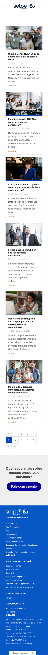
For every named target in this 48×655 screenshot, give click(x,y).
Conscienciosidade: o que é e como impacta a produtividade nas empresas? (24, 187)
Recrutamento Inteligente (15, 608)
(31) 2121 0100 (34, 623)
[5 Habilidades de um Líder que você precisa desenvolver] (24, 234)
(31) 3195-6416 (33, 637)
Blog (7, 531)
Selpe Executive (12, 569)
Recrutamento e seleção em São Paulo (21, 584)
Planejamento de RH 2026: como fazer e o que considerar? (22, 122)
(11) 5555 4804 (24, 626)
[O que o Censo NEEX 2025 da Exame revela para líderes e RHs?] (24, 38)
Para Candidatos (12, 527)
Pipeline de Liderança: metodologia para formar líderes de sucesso (21, 390)
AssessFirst (10, 612)
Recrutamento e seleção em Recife (19, 587)
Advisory (9, 598)
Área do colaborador (14, 538)
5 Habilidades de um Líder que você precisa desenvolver (22, 253)
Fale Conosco (11, 534)
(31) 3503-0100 (36, 619)
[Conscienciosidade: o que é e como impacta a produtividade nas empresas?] (24, 169)
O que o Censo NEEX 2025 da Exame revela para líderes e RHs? (23, 57)
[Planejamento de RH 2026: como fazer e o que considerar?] (24, 103)
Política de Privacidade (14, 541)
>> (15, 446)
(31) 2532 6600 (25, 633)
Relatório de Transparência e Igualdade (21, 552)
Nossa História (11, 523)
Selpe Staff (10, 573)
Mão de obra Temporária (15, 577)
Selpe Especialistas (13, 566)
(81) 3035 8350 (21, 630)
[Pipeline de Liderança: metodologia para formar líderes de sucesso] (24, 371)
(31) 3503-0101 (21, 640)
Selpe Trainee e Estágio (15, 580)
